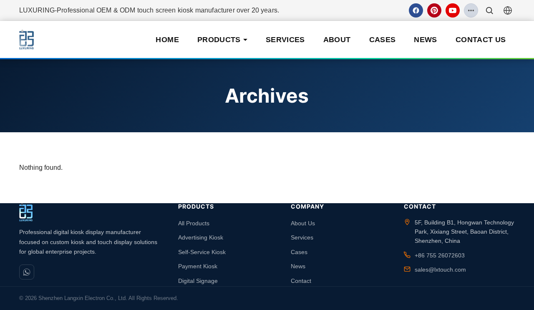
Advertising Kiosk (200, 237)
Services (285, 39)
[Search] (489, 10)
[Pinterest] (434, 10)
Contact (301, 280)
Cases (382, 39)
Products (219, 39)
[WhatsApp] (26, 272)
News (425, 39)
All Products (193, 223)
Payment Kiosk (197, 266)
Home (167, 39)
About (337, 39)
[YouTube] (453, 10)
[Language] (508, 10)
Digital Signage (198, 280)
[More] (471, 10)
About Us (303, 223)
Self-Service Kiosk (202, 252)
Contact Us (481, 39)
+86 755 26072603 (440, 255)
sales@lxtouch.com (440, 269)
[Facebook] (416, 10)
